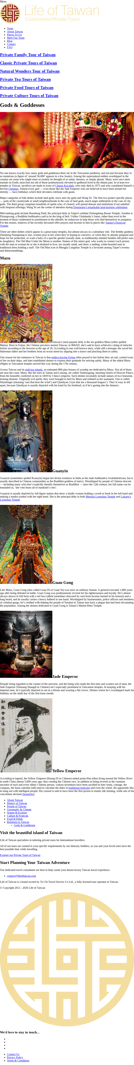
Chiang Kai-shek (64, 185)
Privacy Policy (15, 1057)
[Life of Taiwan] (50, 22)
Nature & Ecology (17, 812)
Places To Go (14, 34)
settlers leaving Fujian (63, 357)
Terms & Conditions (18, 1060)
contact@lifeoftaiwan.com (21, 875)
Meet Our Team (15, 37)
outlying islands (33, 369)
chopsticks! (28, 794)
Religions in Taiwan (18, 822)
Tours (10, 28)
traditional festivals (79, 787)
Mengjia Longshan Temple (100, 496)
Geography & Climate (19, 809)
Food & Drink (15, 818)
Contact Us (13, 1054)
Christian (13, 188)
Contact (11, 44)
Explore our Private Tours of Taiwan (20, 855)
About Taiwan (15, 31)
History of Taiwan (17, 803)
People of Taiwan (16, 806)
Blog (9, 40)
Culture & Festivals (17, 815)
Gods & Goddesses (24, 825)
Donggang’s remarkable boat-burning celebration (100, 207)
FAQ (10, 47)
